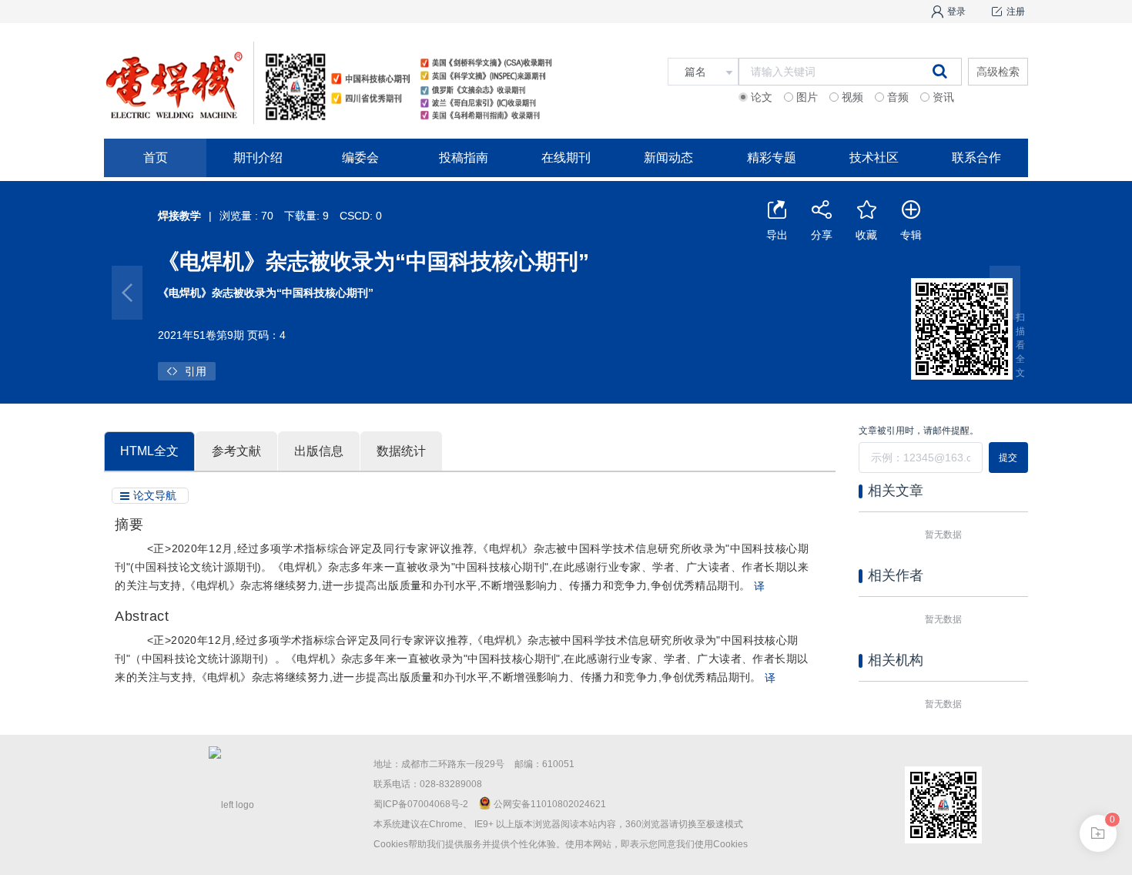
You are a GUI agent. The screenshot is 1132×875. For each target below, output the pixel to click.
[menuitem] (155, 158)
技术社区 (874, 157)
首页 (155, 157)
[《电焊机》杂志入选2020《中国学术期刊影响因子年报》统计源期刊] (1005, 293)
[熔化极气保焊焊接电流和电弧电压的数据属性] (127, 293)
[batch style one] (1098, 833)
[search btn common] (939, 71)
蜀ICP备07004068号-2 (420, 804)
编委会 (360, 157)
